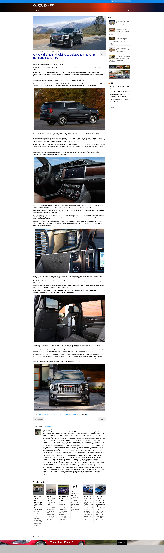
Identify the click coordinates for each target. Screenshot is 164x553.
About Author (38, 426)
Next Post (101, 419)
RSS (111, 83)
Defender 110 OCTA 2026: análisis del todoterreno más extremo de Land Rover (119, 58)
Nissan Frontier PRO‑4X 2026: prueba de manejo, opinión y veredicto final (119, 31)
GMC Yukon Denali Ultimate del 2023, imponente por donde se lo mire (57, 414)
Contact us (121, 542)
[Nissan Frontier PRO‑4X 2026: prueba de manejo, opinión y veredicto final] (119, 67)
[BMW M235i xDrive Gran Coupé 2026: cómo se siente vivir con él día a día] (112, 67)
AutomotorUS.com (43, 4)
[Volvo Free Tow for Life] (100, 489)
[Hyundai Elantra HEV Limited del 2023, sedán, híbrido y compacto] (38, 489)
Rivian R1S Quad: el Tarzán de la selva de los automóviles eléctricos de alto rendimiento (119, 40)
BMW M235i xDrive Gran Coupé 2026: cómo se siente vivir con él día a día (119, 22)
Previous (34, 509)
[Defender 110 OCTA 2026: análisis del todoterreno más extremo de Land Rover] (119, 72)
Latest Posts (48, 426)
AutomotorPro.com (91, 414)
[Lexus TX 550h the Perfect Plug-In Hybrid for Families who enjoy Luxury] (126, 76)
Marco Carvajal (39, 61)
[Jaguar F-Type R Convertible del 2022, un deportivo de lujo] (88, 489)
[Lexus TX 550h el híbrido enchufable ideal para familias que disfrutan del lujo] (119, 76)
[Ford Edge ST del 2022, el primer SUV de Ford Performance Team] (76, 489)
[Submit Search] (112, 1)
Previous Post (39, 419)
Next (104, 509)
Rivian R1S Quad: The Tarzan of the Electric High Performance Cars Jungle (119, 49)
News (50, 61)
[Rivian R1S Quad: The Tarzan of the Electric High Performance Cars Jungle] (112, 72)
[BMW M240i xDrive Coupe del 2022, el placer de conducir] (51, 489)
